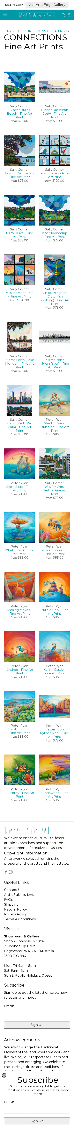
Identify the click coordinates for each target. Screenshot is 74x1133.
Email (9, 1102)
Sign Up (37, 1121)
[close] (4, 1075)
